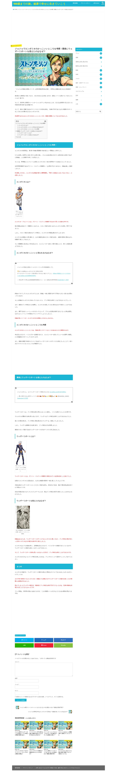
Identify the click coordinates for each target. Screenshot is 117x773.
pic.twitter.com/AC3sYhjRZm (58, 392)
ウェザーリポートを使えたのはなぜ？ (29, 135)
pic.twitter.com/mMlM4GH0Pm (27, 275)
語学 (77, 95)
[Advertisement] (44, 30)
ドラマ (77, 78)
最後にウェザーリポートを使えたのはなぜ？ (30, 131)
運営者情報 (75, 3)
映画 (77, 70)
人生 (77, 104)
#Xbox (55, 273)
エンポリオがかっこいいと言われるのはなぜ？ (31, 127)
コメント (17, 661)
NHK (77, 74)
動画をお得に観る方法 (82, 66)
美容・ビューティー (81, 87)
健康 (77, 99)
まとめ (19, 137)
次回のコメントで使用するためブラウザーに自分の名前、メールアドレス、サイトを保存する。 (40, 696)
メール (17, 684)
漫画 (77, 57)
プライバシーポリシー (85, 3)
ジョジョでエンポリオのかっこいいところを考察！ (31, 123)
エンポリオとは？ (23, 125)
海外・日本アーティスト (82, 83)
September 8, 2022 (22, 398)
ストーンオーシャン (21, 635)
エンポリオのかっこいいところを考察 (29, 129)
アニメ (77, 53)
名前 (16, 678)
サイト (16, 690)
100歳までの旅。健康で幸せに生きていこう (39, 3)
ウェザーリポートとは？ (25, 133)
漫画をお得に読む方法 (82, 61)
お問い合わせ (96, 3)
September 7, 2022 (63, 280)
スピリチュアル (80, 91)
